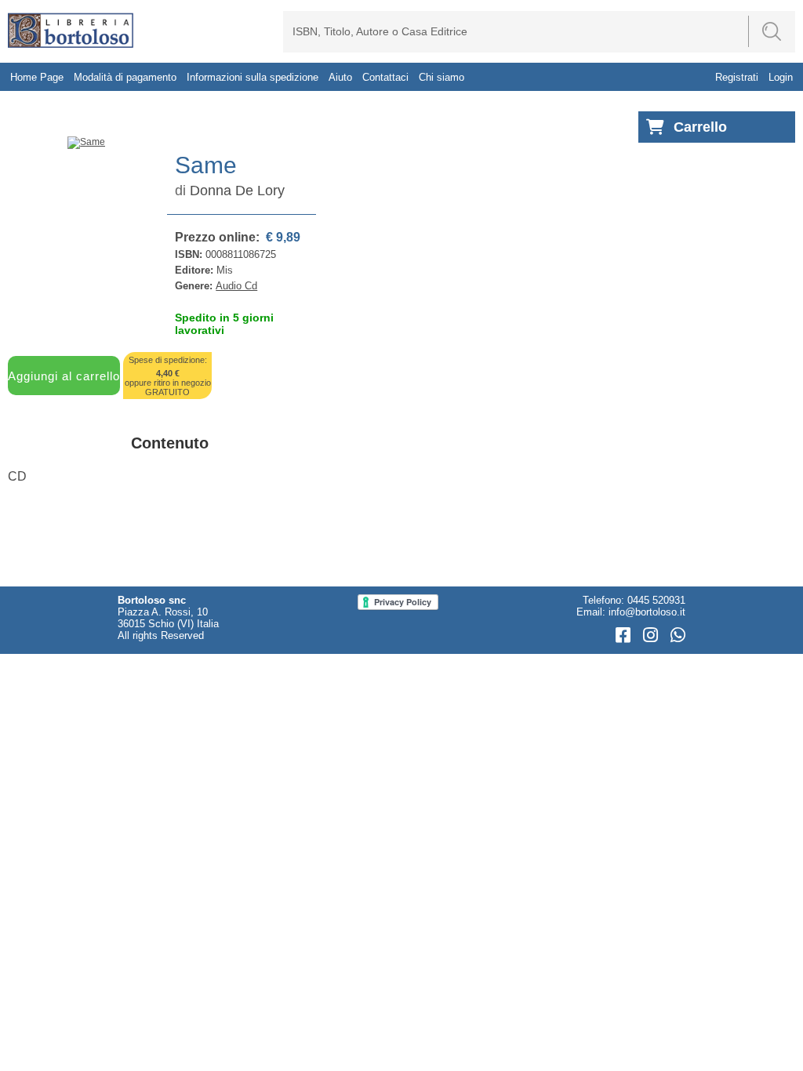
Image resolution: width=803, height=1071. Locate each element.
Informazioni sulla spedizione (252, 77)
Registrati (736, 77)
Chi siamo (441, 77)
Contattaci (385, 77)
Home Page (37, 77)
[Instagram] (653, 635)
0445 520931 (656, 600)
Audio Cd (236, 286)
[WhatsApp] (677, 635)
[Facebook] (625, 635)
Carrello (700, 127)
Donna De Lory (237, 190)
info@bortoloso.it (647, 612)
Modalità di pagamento (125, 77)
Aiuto (340, 77)
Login (780, 77)
